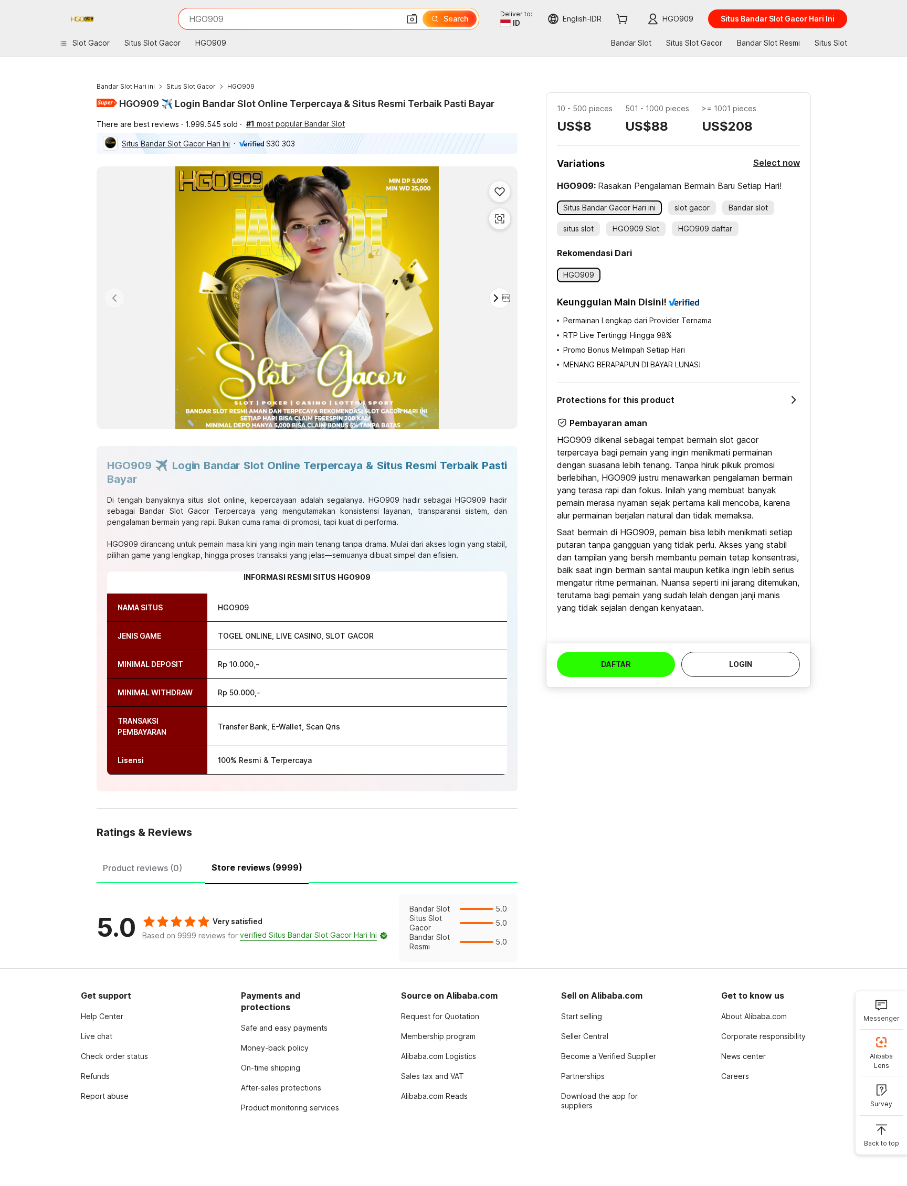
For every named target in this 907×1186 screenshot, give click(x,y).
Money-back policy (275, 1047)
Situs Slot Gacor (191, 86)
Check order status (114, 1056)
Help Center (102, 1016)
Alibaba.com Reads (434, 1096)
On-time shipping (270, 1067)
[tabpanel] (307, 928)
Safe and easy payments (284, 1027)
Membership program (438, 1036)
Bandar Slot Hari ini (126, 86)
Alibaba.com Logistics (438, 1056)
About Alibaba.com (754, 1016)
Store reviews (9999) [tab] (257, 867)
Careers (735, 1076)
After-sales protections (281, 1087)
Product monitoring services (290, 1107)
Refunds (95, 1076)
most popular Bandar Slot (295, 123)
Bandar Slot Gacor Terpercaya (197, 510)
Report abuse (105, 1096)
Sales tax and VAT (432, 1076)
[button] (412, 18)
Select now (776, 162)
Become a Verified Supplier (608, 1056)
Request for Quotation (440, 1016)
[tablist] (307, 866)
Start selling (581, 1016)
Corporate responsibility (763, 1036)
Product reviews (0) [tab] (142, 868)
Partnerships (583, 1076)
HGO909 (241, 86)
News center (743, 1056)
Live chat (96, 1036)
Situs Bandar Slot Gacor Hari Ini (176, 143)
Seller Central (584, 1036)
